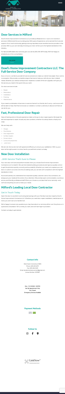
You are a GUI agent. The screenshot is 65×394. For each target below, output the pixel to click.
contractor (7, 76)
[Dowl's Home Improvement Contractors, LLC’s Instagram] (27, 334)
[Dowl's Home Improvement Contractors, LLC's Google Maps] (37, 334)
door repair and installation (51, 38)
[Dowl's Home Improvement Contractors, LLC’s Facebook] (32, 334)
